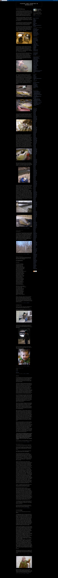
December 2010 (35, 162)
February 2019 (35, 245)
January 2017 (34, 226)
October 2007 (34, 128)
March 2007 (34, 122)
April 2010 (34, 155)
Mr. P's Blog (34, 42)
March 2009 (34, 143)
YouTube (34, 22)
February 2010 (35, 153)
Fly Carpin (34, 41)
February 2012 (35, 175)
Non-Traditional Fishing (36, 29)
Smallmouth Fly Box (35, 49)
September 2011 (35, 170)
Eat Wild (34, 75)
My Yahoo (34, 21)
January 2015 (34, 205)
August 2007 (34, 126)
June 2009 (34, 146)
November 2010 (35, 161)
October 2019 (34, 249)
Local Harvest (34, 76)
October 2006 (34, 117)
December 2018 (35, 244)
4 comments (27, 373)
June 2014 (34, 200)
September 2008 (35, 138)
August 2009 (34, 148)
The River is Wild (35, 43)
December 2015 (35, 214)
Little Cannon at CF (35, 64)
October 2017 (34, 234)
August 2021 (34, 259)
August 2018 (34, 241)
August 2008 (34, 137)
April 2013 (34, 187)
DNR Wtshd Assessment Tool (36, 71)
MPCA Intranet (35, 23)
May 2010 (34, 156)
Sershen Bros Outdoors (36, 45)
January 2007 (34, 120)
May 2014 (34, 199)
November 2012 (35, 183)
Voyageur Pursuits (35, 44)
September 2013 (35, 192)
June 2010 (34, 157)
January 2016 (34, 215)
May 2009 (34, 145)
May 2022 (34, 263)
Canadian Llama (35, 35)
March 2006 (34, 111)
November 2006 (35, 118)
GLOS (34, 72)
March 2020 (34, 252)
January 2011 (34, 163)
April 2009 (34, 144)
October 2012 (34, 182)
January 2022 (34, 262)
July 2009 (34, 147)
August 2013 (34, 191)
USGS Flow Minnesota (36, 57)
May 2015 (34, 208)
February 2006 (35, 110)
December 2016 (35, 225)
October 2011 (34, 171)
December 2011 (35, 173)
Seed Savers (34, 77)
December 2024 (35, 268)
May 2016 (34, 219)
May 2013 (34, 188)
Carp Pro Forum (35, 28)
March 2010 (34, 154)
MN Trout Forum (35, 31)
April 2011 (34, 166)
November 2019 (35, 250)
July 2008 (34, 136)
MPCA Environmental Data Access (37, 25)
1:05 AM (24, 373)
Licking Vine (34, 105)
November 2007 (35, 129)
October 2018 (34, 243)
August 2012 (34, 180)
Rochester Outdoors (35, 30)
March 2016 (34, 217)
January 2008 (34, 131)
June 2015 (34, 209)
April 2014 (34, 198)
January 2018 (34, 236)
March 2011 (34, 165)
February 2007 (35, 121)
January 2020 (34, 251)
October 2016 (34, 223)
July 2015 (34, 210)
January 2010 (34, 152)
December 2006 (35, 119)
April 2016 (34, 218)
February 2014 (35, 196)
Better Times (34, 83)
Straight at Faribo (35, 63)
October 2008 (34, 139)
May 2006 (34, 113)
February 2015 (35, 206)
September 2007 (35, 127)
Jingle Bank (34, 26)
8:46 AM (24, 573)
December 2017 (35, 235)
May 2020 (34, 253)
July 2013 (34, 190)
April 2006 (34, 112)
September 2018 (35, 242)
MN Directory (17, 372)
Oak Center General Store (36, 82)
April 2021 (34, 258)
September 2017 (35, 233)
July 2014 (34, 201)
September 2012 (35, 181)
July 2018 (34, 240)
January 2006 (34, 109)
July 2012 (34, 179)
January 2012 (34, 174)
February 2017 (35, 227)
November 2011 (35, 172)
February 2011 (35, 164)
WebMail (34, 24)
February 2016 (35, 216)
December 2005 (35, 108)
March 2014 (34, 197)
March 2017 (34, 228)
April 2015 (34, 207)
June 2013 (34, 189)
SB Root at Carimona (35, 61)
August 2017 (34, 232)
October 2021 (34, 261)
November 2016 (35, 224)
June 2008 (34, 135)
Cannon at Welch (35, 62)
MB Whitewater (35, 66)
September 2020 (35, 254)
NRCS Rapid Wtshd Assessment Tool (37, 70)
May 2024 (34, 267)
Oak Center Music (35, 84)
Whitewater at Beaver (35, 65)
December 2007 (35, 130)
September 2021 (35, 260)
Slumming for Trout (35, 50)
